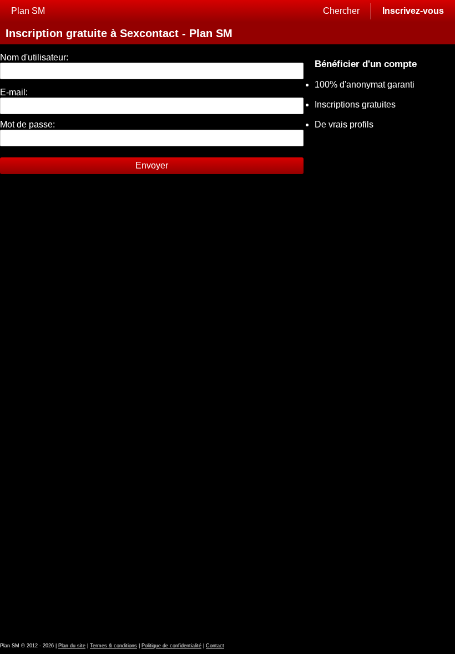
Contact (215, 645)
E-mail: (14, 92)
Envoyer (151, 165)
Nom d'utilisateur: (34, 57)
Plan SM (28, 11)
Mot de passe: (27, 124)
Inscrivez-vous (413, 11)
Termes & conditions (113, 645)
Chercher (341, 11)
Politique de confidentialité (171, 645)
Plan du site (71, 645)
